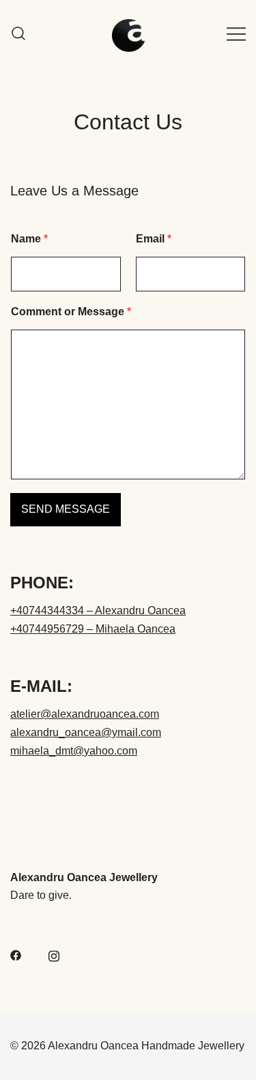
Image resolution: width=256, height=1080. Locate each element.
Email (153, 238)
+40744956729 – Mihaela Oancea (92, 629)
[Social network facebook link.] (15, 954)
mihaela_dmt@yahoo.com (73, 751)
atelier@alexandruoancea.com (84, 714)
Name (29, 238)
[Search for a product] (18, 34)
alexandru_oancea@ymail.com (85, 732)
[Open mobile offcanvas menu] (236, 34)
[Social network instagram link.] (53, 954)
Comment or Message (71, 311)
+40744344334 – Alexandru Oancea (98, 610)
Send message (65, 509)
